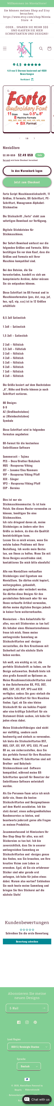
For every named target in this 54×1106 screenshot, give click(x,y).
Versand (6, 160)
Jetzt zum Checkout (27, 182)
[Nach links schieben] (20, 138)
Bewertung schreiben (27, 941)
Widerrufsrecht (32, 1089)
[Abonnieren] (44, 1008)
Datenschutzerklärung (19, 1094)
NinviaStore (25, 1085)
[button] (5, 49)
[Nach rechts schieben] (34, 138)
